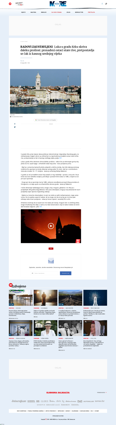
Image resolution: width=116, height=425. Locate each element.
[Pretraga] (106, 3)
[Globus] (45, 401)
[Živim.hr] (52, 401)
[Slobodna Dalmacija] (10, 4)
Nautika (33, 12)
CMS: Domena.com (71, 419)
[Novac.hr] (99, 401)
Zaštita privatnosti (50, 411)
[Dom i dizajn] (79, 401)
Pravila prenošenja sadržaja (36, 411)
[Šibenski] (75, 404)
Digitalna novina (84, 411)
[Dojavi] (19, 4)
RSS (92, 411)
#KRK (51, 248)
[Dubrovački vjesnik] (53, 404)
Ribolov (43, 12)
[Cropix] (41, 404)
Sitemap (97, 411)
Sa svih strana (56, 12)
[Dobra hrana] (71, 401)
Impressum (61, 411)
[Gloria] (58, 401)
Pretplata (91, 12)
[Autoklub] (88, 401)
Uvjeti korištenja (21, 411)
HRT (60, 158)
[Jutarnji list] (18, 401)
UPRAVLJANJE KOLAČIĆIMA (58, 416)
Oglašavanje (75, 411)
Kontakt (68, 411)
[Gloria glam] (63, 401)
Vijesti (23, 12)
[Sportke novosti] (38, 401)
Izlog (68, 12)
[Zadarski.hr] (65, 404)
